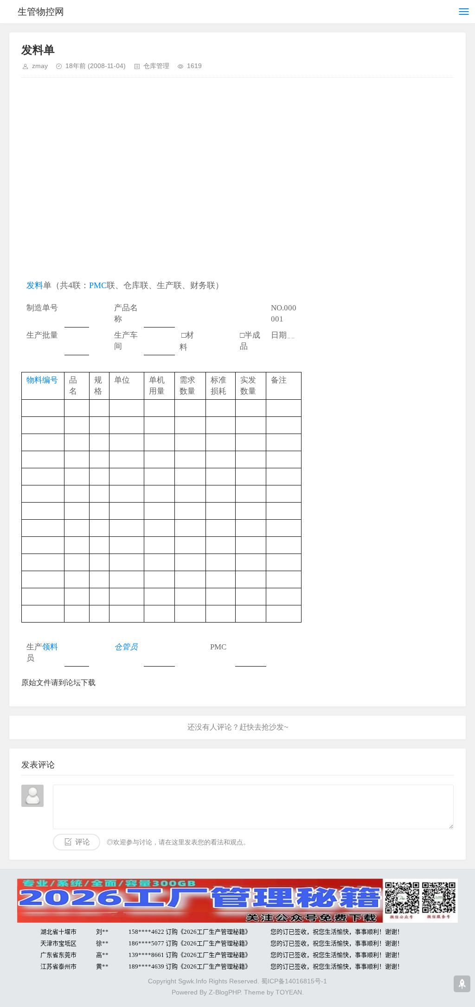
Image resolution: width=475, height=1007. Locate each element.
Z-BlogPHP (224, 992)
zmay (40, 65)
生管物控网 (41, 11)
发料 (34, 285)
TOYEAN (289, 992)
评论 (82, 842)
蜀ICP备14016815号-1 (294, 981)
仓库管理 (156, 65)
